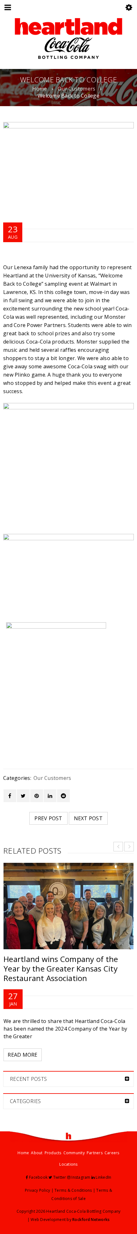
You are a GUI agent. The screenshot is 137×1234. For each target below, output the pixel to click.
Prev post (48, 818)
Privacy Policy (37, 1190)
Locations (68, 1164)
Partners (95, 1153)
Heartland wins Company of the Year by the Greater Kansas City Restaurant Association (61, 968)
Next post (88, 818)
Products (53, 1153)
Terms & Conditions (73, 1190)
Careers (112, 1153)
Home (39, 88)
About (36, 1153)
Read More (22, 1054)
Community (74, 1153)
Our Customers (76, 88)
